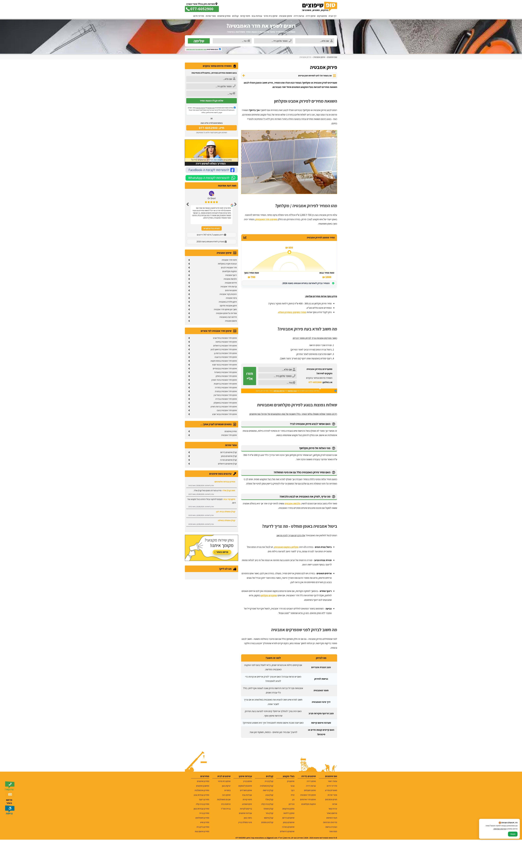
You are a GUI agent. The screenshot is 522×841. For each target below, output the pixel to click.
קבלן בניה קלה (267, 804)
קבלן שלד (269, 799)
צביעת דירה (299, 15)
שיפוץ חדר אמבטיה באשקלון (225, 402)
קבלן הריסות (268, 790)
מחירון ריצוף (204, 799)
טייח (292, 795)
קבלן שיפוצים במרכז (228, 459)
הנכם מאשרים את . (202, 49)
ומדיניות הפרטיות (192, 49)
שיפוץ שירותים (231, 290)
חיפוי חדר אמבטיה (229, 259)
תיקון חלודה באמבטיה (228, 301)
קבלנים (235, 15)
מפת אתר (333, 831)
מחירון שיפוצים (224, 15)
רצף (292, 790)
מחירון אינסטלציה (202, 790)
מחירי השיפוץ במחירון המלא (292, 312)
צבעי (292, 785)
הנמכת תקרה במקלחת (227, 263)
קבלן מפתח (268, 808)
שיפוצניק (290, 781)
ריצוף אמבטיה (231, 275)
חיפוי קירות (245, 15)
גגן (293, 799)
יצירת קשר (332, 808)
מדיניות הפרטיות (279, 391)
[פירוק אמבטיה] (289, 162)
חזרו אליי (249, 376)
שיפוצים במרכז (288, 826)
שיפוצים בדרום (288, 817)
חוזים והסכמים (331, 799)
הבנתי (512, 834)
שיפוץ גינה (226, 795)
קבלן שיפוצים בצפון (229, 456)
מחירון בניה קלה (202, 804)
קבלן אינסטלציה (266, 785)
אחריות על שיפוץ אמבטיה (226, 313)
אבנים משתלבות (224, 799)
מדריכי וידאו (198, 15)
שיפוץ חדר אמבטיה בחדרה (226, 387)
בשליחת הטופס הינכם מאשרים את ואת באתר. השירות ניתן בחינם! (287, 391)
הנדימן (291, 804)
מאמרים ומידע (331, 790)
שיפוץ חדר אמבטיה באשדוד (225, 372)
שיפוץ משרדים (246, 790)
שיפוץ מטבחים (310, 790)
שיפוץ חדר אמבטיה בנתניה (226, 391)
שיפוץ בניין (247, 781)
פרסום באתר (332, 813)
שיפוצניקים (322, 15)
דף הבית (332, 15)
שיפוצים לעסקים (245, 785)
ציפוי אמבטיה (231, 298)
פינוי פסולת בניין (245, 822)
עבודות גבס (257, 15)
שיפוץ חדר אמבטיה (229, 435)
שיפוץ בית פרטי (270, 15)
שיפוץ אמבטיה (285, 15)
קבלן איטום (268, 817)
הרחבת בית (226, 804)
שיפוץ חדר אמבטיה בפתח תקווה (224, 360)
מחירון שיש (204, 822)
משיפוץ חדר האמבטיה (266, 219)
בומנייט (227, 790)
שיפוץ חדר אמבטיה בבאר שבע (224, 414)
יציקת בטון (226, 785)
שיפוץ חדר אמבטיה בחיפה (226, 341)
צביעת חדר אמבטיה (228, 286)
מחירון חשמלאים (202, 817)
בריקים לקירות (246, 808)
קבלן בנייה (269, 781)
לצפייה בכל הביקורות (211, 228)
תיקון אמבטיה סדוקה (228, 305)
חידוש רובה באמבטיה (228, 317)
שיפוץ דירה (311, 15)
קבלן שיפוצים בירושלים (227, 463)
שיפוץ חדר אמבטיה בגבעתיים (225, 368)
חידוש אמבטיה (231, 282)
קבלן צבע (269, 795)
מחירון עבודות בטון (201, 808)
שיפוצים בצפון (288, 822)
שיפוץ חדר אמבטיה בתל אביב (225, 338)
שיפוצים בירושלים (287, 831)
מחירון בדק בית (203, 826)
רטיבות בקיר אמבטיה (228, 294)
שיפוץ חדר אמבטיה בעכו (227, 410)
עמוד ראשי (332, 781)
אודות (334, 804)
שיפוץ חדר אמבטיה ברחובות (225, 383)
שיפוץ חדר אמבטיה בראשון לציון (224, 349)
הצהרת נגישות (331, 826)
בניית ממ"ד (226, 808)
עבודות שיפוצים (245, 813)
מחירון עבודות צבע (201, 795)
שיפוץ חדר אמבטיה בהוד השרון (224, 379)
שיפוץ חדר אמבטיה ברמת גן (225, 353)
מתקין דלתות (288, 813)
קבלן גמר (269, 813)
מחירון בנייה (204, 813)
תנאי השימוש (202, 49)
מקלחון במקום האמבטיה (286, 547)
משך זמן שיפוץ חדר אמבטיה (225, 309)
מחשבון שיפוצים (202, 785)
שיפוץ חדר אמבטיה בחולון (226, 376)
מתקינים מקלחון (269, 595)
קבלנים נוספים (267, 822)
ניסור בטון (248, 817)
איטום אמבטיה (231, 320)
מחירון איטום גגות (202, 831)
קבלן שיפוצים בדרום (228, 452)
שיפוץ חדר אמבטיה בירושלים (225, 345)
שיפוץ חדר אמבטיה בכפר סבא (224, 364)
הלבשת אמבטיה (292, 503)
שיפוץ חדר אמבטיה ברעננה (226, 357)
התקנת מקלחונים (229, 271)
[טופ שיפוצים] (319, 6)
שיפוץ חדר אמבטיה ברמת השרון (224, 406)
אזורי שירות (211, 15)
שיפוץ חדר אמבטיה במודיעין (225, 395)
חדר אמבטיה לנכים (229, 267)
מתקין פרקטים (288, 808)
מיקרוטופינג (247, 804)
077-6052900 (315, 382)
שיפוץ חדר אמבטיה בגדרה (226, 399)
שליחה (199, 41)
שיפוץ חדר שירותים (308, 799)
